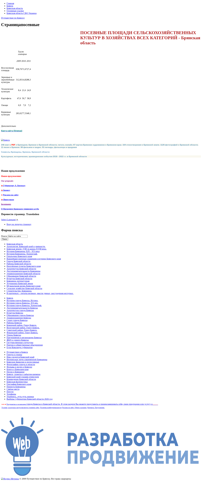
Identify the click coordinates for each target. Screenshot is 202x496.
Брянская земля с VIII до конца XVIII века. (27, 249)
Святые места (13, 389)
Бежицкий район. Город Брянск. (22, 325)
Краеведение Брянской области (21, 379)
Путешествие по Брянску (13, 18)
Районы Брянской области (19, 264)
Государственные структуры (20, 342)
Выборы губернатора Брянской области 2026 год (29, 399)
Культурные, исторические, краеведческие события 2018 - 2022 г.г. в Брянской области (44, 156)
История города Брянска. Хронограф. (24, 305)
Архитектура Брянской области (21, 268)
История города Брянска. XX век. (22, 303)
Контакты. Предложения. (96, 408)
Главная (10, 3)
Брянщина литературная (18, 281)
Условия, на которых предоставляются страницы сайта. (21, 408)
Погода (10, 391)
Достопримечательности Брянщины (23, 271)
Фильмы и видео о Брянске (19, 367)
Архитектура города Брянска (20, 310)
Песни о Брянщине (15, 372)
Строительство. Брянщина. (19, 291)
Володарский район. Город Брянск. (23, 328)
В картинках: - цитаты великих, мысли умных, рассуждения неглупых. (40, 293)
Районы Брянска (14, 323)
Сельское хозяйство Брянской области (24, 288)
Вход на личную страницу (19, 224)
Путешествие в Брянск (17, 352)
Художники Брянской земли (20, 283)
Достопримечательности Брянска (22, 308)
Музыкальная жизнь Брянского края (23, 286)
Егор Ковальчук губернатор (20, 347)
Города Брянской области (18, 261)
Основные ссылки (15, 11)
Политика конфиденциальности (51, 408)
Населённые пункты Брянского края (24, 266)
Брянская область (15, 8)
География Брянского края (19, 384)
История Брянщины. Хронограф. (22, 254)
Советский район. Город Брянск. (22, 330)
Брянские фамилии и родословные (23, 362)
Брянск (10, 6)
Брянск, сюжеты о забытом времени (23, 374)
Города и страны (14, 354)
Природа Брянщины (16, 387)
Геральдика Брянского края (19, 256)
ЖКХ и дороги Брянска (18, 340)
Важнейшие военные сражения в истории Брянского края (34, 259)
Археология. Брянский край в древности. (26, 246)
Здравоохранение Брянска (19, 318)
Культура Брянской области (19, 278)
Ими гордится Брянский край (20, 357)
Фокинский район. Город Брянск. (22, 332)
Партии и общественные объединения (25, 345)
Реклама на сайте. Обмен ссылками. (74, 408)
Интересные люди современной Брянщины (27, 359)
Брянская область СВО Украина (22, 13)
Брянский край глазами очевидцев (23, 377)
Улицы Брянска (14, 335)
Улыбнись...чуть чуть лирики (20, 396)
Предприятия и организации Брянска (24, 337)
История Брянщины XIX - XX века (23, 251)
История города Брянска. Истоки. (22, 300)
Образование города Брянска (20, 315)
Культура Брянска (15, 313)
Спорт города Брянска (17, 320)
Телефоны (11, 394)
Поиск (4, 236)
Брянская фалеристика (17, 382)
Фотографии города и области (21, 364)
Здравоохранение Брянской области (23, 273)
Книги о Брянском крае (18, 369)
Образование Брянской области (21, 276)
